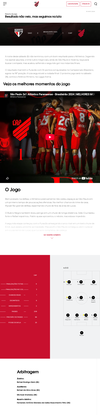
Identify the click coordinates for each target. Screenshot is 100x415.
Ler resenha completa (52, 235)
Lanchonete (73, 4)
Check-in (86, 4)
